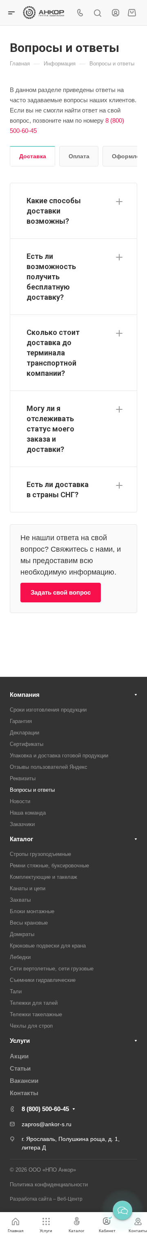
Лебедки (20, 957)
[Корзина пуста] (131, 12)
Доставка (32, 156)
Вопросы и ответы (32, 790)
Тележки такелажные (36, 1014)
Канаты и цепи (27, 888)
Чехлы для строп (31, 1026)
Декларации (24, 733)
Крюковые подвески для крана (48, 946)
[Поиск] (97, 13)
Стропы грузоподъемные (40, 854)
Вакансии (24, 1080)
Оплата (79, 156)
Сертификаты (26, 744)
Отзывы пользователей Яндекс (48, 767)
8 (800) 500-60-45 (45, 1108)
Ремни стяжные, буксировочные (49, 865)
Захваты (20, 900)
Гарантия (21, 721)
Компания (25, 694)
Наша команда (28, 813)
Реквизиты (23, 778)
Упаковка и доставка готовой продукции (59, 755)
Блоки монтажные (32, 911)
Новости (20, 801)
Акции (19, 1056)
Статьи (20, 1068)
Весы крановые (29, 923)
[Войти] (115, 13)
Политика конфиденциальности (49, 1184)
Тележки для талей (34, 1003)
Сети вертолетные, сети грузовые (52, 969)
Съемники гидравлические (43, 980)
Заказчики (22, 824)
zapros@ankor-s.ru (46, 1124)
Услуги (20, 1040)
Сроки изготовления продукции (48, 710)
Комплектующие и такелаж (43, 877)
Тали (16, 991)
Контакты (24, 1092)
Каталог (21, 838)
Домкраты (22, 934)
